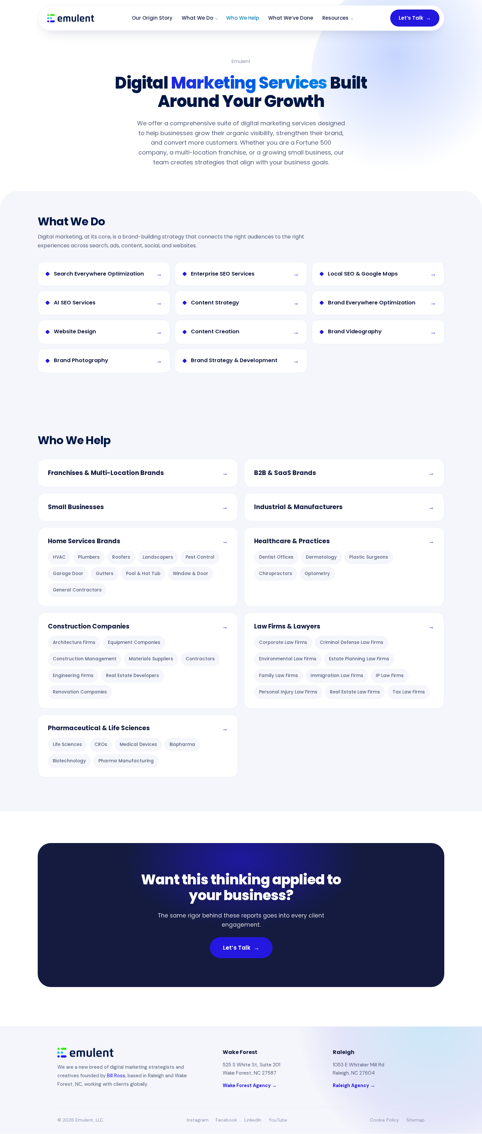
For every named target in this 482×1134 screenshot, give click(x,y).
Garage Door (68, 573)
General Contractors (77, 590)
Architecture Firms (74, 642)
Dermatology (321, 557)
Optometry (317, 573)
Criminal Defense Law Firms (351, 642)
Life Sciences (67, 744)
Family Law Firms (278, 675)
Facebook (226, 1120)
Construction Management (84, 659)
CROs (100, 744)
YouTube (278, 1120)
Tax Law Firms (408, 692)
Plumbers (89, 557)
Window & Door (190, 573)
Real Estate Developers (132, 675)
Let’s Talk (415, 17)
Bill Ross (116, 1075)
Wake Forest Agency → (250, 1085)
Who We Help (242, 17)
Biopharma (182, 744)
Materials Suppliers (151, 659)
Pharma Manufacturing (126, 761)
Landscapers (158, 557)
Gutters (104, 573)
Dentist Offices (276, 557)
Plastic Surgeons (368, 557)
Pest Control (200, 557)
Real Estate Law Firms (355, 692)
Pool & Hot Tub (143, 573)
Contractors (200, 659)
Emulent (241, 61)
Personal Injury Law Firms (288, 692)
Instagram (198, 1120)
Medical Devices (138, 744)
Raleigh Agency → (354, 1085)
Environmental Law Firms (287, 659)
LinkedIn (252, 1120)
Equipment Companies (134, 642)
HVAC (59, 557)
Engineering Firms (73, 675)
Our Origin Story (152, 17)
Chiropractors (275, 573)
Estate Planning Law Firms (359, 659)
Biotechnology (69, 761)
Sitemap (415, 1120)
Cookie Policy (384, 1120)
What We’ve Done (290, 17)
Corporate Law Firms (283, 642)
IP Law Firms (390, 675)
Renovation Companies (80, 692)
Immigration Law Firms (337, 675)
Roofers (121, 557)
